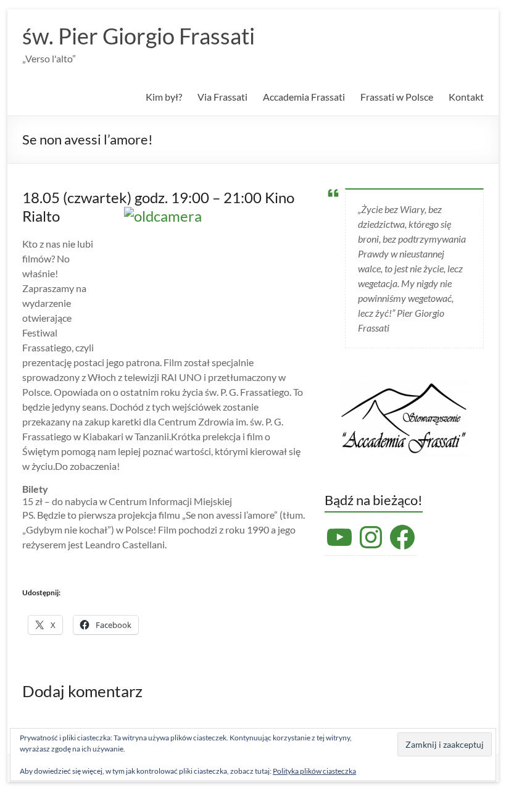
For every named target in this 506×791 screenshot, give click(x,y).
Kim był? (164, 97)
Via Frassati (222, 97)
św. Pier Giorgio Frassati (138, 35)
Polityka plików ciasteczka (314, 771)
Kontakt (466, 97)
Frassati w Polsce (396, 97)
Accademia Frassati (304, 97)
